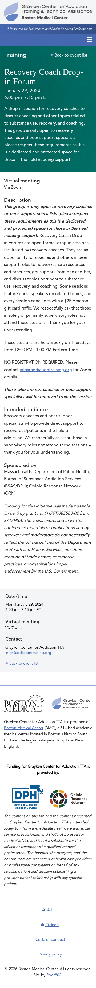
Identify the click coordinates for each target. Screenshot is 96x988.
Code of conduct (50, 940)
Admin (52, 910)
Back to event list (70, 55)
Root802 (53, 975)
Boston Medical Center (23, 728)
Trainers (52, 925)
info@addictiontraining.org (46, 370)
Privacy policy (50, 954)
